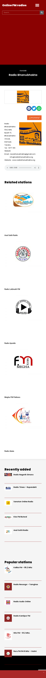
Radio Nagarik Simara (23, 474)
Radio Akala (9, 451)
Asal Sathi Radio (11, 235)
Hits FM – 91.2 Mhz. (22, 633)
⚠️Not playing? (34, 118)
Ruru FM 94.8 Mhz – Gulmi (25, 651)
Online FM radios (14, 5)
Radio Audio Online (22, 601)
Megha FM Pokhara (12, 397)
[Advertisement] (23, 39)
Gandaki (23, 70)
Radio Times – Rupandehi (25, 487)
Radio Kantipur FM (22, 616)
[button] (37, 5)
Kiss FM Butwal (20, 517)
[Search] (42, 12)
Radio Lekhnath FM (12, 289)
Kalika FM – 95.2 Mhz (23, 567)
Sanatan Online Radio (23, 501)
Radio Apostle (10, 343)
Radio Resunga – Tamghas (26, 584)
